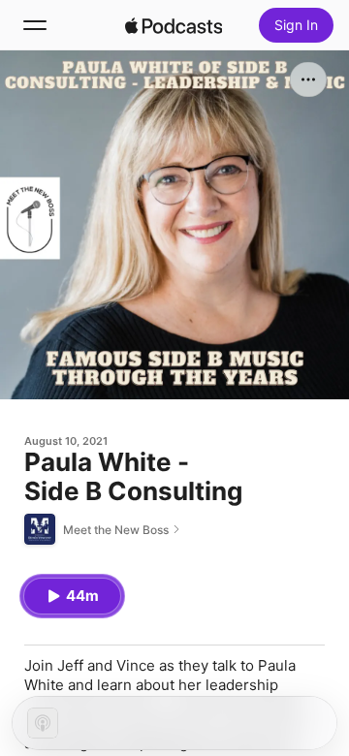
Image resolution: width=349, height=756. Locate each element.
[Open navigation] (35, 25)
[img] (174, 25)
